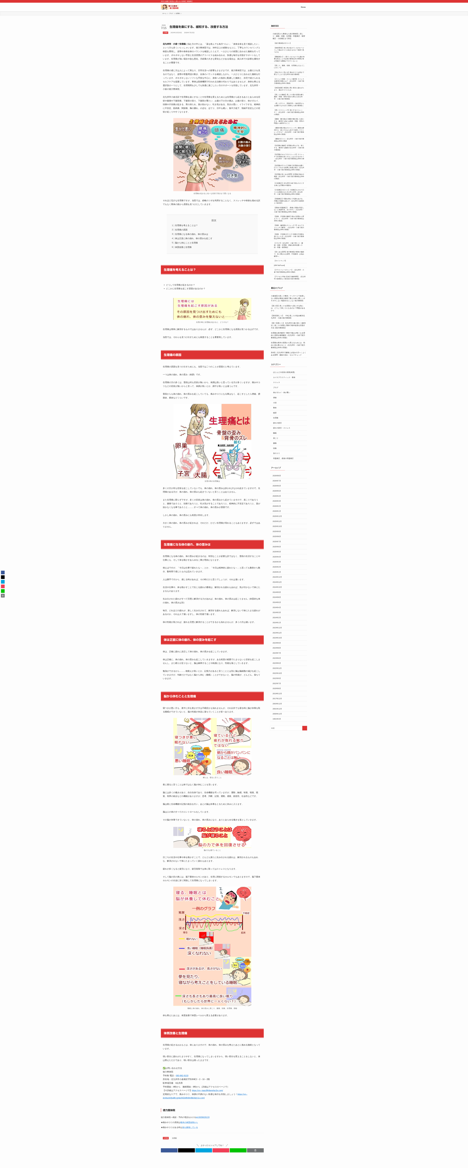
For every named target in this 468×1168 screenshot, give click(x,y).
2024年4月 (277, 607)
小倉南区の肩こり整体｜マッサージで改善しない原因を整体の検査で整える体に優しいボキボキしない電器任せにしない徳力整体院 (288, 298)
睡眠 (275, 433)
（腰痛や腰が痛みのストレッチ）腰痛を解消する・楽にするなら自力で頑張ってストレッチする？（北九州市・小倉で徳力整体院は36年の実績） (289, 131)
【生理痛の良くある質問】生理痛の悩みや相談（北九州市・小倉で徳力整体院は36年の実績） (289, 176)
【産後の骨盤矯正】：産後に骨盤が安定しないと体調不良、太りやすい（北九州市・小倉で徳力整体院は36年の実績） (289, 210)
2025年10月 (277, 526)
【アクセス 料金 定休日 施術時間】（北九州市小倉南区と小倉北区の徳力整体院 (290, 278)
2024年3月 (277, 612)
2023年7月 (277, 653)
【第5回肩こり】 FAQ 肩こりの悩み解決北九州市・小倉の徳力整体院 (288, 317)
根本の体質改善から (189, 1122)
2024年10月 (277, 587)
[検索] (305, 1)
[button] (169, 1150)
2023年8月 (277, 648)
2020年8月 (277, 688)
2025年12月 (277, 516)
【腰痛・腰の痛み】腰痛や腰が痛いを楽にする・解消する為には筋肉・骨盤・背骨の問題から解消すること (289, 121)
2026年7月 (277, 481)
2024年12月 (277, 577)
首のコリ (276, 453)
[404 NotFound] (279, 265)
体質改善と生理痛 (183, 247)
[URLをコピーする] (255, 1150)
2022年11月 (277, 668)
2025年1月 (277, 572)
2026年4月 (277, 496)
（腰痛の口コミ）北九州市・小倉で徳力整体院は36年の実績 (289, 140)
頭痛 (275, 448)
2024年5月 (277, 602)
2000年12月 (277, 714)
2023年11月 (277, 633)
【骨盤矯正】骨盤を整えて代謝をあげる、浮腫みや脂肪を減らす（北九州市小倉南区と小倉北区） (289, 201)
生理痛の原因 (181, 230)
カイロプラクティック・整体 (284, 377)
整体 (275, 408)
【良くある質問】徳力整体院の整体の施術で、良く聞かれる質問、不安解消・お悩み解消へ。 (289, 254)
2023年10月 (277, 638)
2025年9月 (277, 531)
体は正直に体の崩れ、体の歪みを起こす (193, 238)
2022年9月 (277, 678)
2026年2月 (277, 506)
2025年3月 (277, 562)
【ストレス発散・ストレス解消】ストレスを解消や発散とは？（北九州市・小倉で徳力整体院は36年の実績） (289, 81)
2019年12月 (277, 694)
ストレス (276, 382)
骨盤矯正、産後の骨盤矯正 (283, 458)
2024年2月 (277, 618)
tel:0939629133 (203, 1117)
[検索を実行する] (304, 728)
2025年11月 (277, 521)
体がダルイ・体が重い (281, 392)
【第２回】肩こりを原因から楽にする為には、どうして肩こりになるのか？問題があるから (288, 308)
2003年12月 (277, 704)
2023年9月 (277, 643)
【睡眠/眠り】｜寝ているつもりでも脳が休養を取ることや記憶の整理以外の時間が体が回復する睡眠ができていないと (289, 59)
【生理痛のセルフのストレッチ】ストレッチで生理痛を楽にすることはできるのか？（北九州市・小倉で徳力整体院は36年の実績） (289, 158)
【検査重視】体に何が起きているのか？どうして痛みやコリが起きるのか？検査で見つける (289, 50)
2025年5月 (277, 552)
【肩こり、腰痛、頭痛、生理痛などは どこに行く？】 (289, 67)
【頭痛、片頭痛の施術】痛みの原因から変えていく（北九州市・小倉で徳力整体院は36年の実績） (289, 219)
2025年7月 (277, 542)
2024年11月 (277, 582)
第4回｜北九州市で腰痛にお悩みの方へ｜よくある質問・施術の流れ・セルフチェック (288, 354)
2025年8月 (277, 536)
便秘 (275, 398)
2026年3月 (277, 501)
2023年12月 (277, 628)
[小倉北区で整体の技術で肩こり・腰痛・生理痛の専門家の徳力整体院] (170, 7)
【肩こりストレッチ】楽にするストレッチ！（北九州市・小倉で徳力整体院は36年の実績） (289, 112)
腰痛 (275, 443)
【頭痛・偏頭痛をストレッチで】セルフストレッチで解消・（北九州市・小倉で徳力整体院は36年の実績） (289, 227)
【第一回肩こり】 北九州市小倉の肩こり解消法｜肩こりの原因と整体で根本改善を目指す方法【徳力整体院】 (288, 325)
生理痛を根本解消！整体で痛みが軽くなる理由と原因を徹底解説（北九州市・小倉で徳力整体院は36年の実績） (288, 335)
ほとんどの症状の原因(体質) (284, 372)
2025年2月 (277, 567)
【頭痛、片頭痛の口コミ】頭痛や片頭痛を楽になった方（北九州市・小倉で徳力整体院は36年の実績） (289, 236)
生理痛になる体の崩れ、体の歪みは (191, 234)
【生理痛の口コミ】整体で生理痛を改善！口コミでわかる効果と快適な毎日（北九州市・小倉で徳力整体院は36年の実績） (289, 168)
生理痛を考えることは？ (186, 225)
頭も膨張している (190, 1127)
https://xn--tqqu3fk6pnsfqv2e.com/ (207, 1090)
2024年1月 (277, 623)
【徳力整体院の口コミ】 (282, 43)
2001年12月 (277, 709)
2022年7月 (277, 683)
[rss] (302, 1)
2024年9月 (277, 592)
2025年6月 (277, 547)
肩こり (275, 438)
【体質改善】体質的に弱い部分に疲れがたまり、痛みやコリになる (289, 89)
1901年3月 (277, 719)
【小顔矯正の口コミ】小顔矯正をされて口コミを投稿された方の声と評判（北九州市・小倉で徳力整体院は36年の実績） (289, 192)
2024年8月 (277, 597)
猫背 (275, 413)
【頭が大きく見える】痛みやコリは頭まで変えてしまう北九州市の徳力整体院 (289, 73)
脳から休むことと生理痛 (186, 243)
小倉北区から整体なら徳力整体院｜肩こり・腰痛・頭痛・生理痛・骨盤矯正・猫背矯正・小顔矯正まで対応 (289, 36)
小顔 (275, 403)
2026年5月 (277, 491)
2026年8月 (277, 476)
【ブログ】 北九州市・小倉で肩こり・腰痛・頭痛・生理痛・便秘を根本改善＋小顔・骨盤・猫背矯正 (288, 245)
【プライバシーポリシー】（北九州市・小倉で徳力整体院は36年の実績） (289, 271)
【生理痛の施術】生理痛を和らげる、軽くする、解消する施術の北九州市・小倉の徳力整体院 (289, 148)
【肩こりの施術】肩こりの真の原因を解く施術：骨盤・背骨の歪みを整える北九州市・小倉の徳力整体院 (289, 97)
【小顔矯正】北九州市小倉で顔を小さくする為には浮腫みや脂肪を (289, 184)
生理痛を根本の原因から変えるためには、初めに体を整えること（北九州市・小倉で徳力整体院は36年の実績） (288, 345)
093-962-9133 (182, 1075)
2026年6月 (277, 486)
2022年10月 (277, 673)
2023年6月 (277, 658)
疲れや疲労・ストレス (281, 428)
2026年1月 (277, 511)
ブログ (275, 387)
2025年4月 (277, 557)
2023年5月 (277, 663)
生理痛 (165, 32)
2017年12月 (277, 699)
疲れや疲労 (277, 423)
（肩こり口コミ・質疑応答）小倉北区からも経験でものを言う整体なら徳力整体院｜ (289, 104)
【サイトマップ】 (280, 261)
